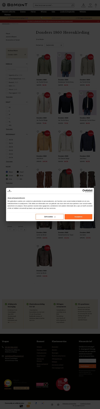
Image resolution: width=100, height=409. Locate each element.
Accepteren (78, 217)
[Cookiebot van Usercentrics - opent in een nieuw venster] (83, 190)
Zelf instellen (48, 217)
